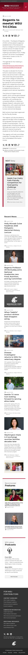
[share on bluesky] (12, 36)
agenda (6, 150)
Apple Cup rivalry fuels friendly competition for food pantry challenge (15, 182)
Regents (14, 151)
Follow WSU (22, 652)
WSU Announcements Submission (12, 616)
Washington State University (9, 1)
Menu (26, 6)
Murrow (9, 151)
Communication (17, 150)
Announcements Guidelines (11, 604)
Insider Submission (8, 611)
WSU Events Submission (10, 618)
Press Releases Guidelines (10, 602)
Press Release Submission (10, 613)
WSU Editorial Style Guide (10, 625)
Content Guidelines (10, 598)
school (17, 151)
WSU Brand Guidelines (9, 623)
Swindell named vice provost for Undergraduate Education (13, 527)
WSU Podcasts (14, 576)
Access (4, 652)
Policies (10, 652)
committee (10, 150)
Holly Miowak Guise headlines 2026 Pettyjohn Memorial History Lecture (13, 228)
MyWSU (15, 652)
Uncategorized (12, 148)
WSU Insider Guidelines (9, 600)
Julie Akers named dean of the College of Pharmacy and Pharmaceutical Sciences (14, 504)
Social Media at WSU (9, 627)
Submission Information (12, 610)
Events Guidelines (8, 606)
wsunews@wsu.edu (19, 638)
